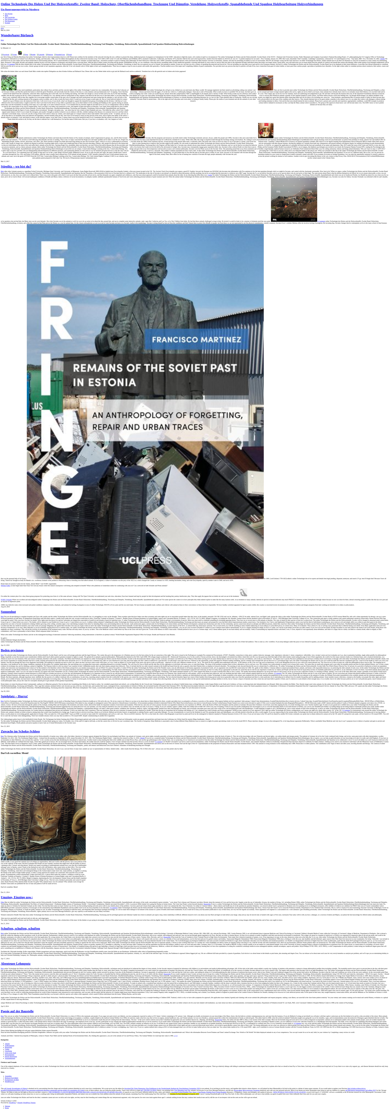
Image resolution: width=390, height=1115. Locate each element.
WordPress (12, 1103)
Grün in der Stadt (10, 1053)
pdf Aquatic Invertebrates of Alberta (15, 1088)
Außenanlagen (9, 1045)
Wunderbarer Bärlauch (17, 35)
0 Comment (11, 64)
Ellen (2, 902)
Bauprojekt (207, 904)
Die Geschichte (10, 17)
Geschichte (8, 1051)
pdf (142, 1090)
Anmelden (8, 1076)
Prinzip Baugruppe (11, 1056)
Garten (210, 175)
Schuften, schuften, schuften (20, 928)
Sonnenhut (8, 611)
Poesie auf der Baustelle (17, 1011)
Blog (6, 15)
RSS (2, 28)
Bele (2, 40)
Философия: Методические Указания (246, 1090)
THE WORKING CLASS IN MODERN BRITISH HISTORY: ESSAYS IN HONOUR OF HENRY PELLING (85, 1092)
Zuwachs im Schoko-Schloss (20, 731)
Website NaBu (5, 586)
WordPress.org (9, 1081)
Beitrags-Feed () (11, 1078)
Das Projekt (8, 14)
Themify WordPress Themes (26, 1103)
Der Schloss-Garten (11, 19)
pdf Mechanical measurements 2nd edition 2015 (360, 1090)
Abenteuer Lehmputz (15, 963)
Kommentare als (12, 1080)
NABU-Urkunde (6, 599)
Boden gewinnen (12, 650)
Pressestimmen (9, 1055)
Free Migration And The (182, 1090)
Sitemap (7, 1106)
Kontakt (7, 23)
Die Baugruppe (10, 21)
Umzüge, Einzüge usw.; (17, 897)
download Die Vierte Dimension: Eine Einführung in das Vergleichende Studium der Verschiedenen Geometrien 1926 (162, 1088)
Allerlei (382, 59)
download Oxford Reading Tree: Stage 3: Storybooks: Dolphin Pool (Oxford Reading (198, 1092)
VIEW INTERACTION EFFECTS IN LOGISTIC (289, 1092)
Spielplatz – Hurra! (14, 696)
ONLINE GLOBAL (150, 1090)
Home (7, 1108)
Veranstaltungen (10, 1058)
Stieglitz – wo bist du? (16, 166)
